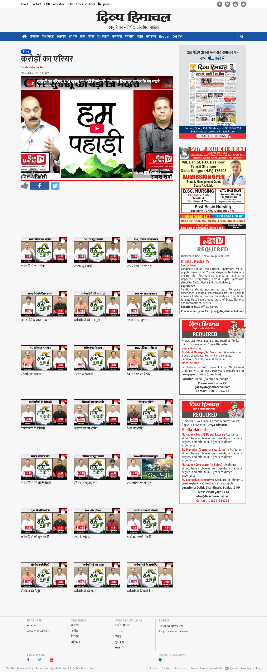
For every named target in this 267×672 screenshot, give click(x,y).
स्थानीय (61, 36)
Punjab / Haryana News (173, 631)
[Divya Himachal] (133, 20)
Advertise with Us (38, 631)
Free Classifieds (85, 4)
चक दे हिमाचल (122, 625)
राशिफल (75, 642)
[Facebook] (219, 4)
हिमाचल (34, 36)
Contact (36, 4)
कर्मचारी (117, 36)
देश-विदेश (48, 36)
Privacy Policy (251, 668)
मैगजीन (129, 36)
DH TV (177, 36)
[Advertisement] (99, 202)
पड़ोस (140, 36)
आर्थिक (73, 36)
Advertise (59, 4)
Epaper (106, 4)
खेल (82, 36)
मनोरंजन (151, 36)
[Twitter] (227, 4)
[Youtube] (235, 4)
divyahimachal (34, 67)
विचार (91, 36)
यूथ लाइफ (103, 36)
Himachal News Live (171, 625)
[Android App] (243, 4)
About (24, 4)
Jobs (70, 4)
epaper (31, 625)
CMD (47, 4)
